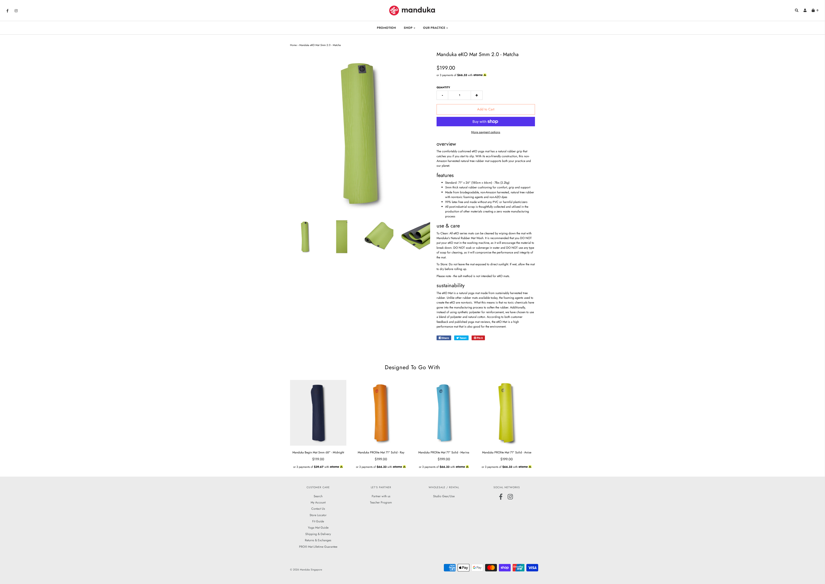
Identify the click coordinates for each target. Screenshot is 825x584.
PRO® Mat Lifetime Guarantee (318, 546)
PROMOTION (386, 28)
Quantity (443, 87)
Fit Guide (318, 521)
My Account (318, 502)
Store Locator (318, 515)
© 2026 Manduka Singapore (306, 570)
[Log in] (803, 10)
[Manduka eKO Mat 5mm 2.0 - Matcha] (305, 236)
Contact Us (318, 508)
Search (318, 496)
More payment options (485, 132)
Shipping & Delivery (318, 534)
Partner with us (381, 496)
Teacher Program (381, 502)
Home (293, 45)
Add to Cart (485, 109)
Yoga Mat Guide (318, 527)
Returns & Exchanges (318, 540)
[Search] (794, 10)
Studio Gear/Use (444, 496)
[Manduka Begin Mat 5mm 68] (318, 413)
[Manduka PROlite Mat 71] (381, 413)
